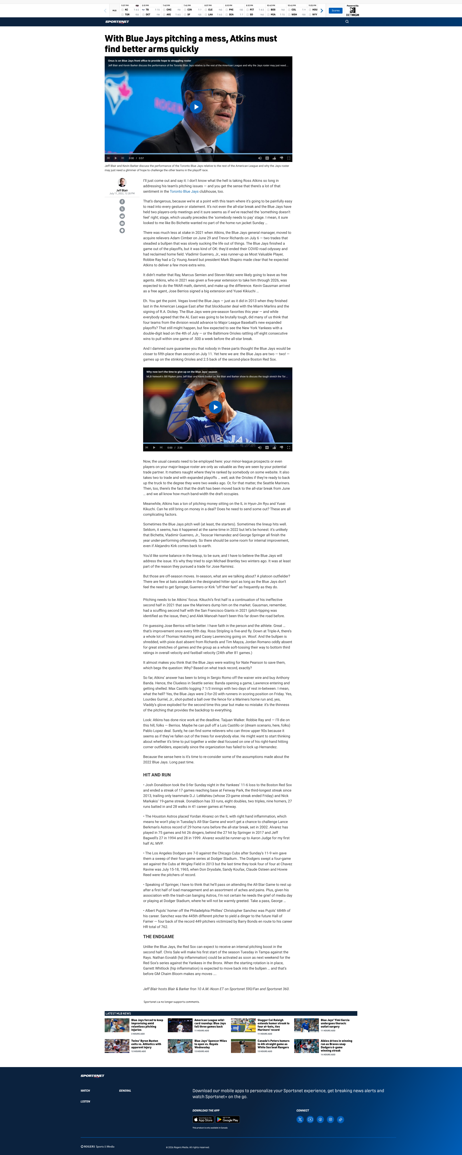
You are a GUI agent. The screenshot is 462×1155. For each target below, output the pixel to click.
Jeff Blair (122, 190)
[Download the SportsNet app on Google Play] (227, 1119)
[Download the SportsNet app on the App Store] (203, 1119)
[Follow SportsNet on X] (300, 1119)
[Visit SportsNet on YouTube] (310, 1119)
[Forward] (322, 10)
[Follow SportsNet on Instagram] (330, 1119)
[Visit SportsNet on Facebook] (320, 1119)
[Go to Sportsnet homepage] (117, 22)
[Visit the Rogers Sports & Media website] (97, 1146)
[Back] (105, 10)
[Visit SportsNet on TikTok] (340, 1119)
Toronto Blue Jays (184, 191)
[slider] (198, 153)
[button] (347, 22)
